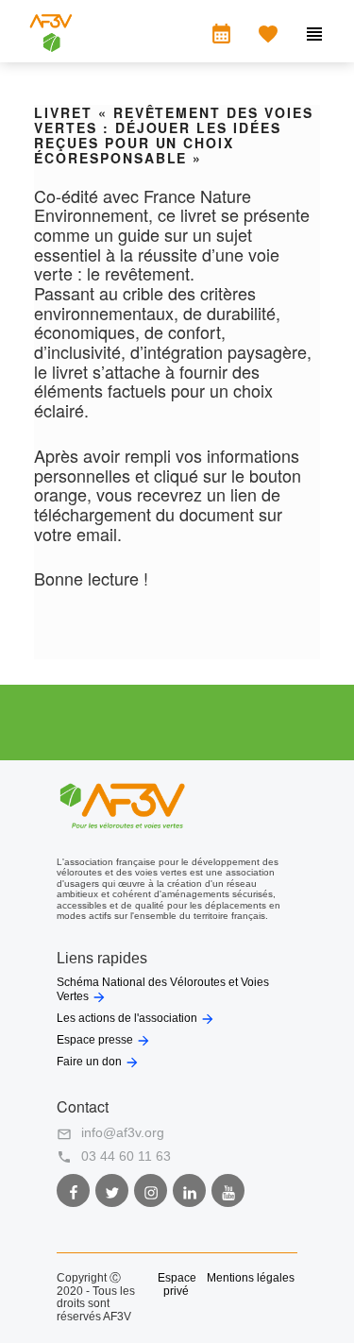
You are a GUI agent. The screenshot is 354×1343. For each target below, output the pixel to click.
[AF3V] (51, 47)
